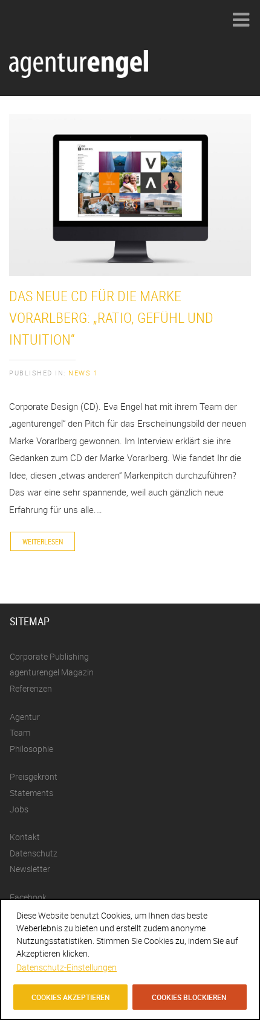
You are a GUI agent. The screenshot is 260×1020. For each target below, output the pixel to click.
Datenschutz (33, 853)
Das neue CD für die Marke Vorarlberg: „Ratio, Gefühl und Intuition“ (111, 317)
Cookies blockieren (189, 997)
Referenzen (31, 688)
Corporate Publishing (49, 656)
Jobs (19, 809)
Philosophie (31, 748)
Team (20, 732)
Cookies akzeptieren (70, 997)
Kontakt (25, 837)
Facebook (28, 897)
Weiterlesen (42, 541)
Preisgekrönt (33, 776)
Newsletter (30, 869)
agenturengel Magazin (52, 672)
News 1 (83, 372)
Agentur (25, 716)
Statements (31, 792)
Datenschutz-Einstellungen (66, 967)
